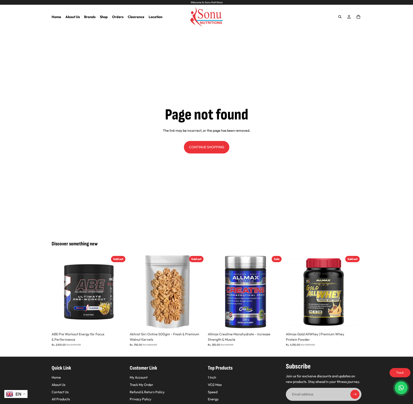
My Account (139, 377)
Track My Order (141, 384)
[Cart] (358, 17)
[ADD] (276, 323)
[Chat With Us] (401, 387)
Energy (213, 399)
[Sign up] (354, 394)
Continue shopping (206, 147)
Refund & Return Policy (147, 392)
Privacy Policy (140, 399)
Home (56, 377)
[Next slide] (120, 292)
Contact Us (60, 392)
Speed (212, 392)
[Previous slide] (58, 292)
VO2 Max (215, 384)
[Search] (340, 17)
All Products (61, 399)
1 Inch (212, 377)
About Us (58, 384)
